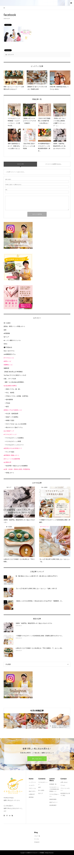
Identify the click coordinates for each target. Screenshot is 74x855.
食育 (5, 330)
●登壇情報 (7, 333)
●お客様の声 (7, 462)
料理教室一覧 (52, 784)
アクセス (63, 785)
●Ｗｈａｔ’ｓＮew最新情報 (12, 459)
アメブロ (36, 839)
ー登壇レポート (9, 472)
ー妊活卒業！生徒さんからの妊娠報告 (16, 465)
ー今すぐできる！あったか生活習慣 (15, 424)
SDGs (5, 344)
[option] (15, 721)
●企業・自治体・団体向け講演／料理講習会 (17, 469)
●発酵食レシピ (8, 364)
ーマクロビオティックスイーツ (14, 445)
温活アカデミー (53, 802)
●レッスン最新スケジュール (12, 340)
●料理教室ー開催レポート (11, 455)
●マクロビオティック (10, 434)
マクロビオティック (43, 783)
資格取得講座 (52, 799)
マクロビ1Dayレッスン (54, 795)
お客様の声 (32, 794)
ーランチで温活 (9, 452)
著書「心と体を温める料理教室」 (15, 382)
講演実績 (31, 797)
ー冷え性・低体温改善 (11, 413)
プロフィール (32, 788)
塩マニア (6, 337)
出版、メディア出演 (10, 378)
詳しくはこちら (37, 758)
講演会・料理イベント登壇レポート (14, 326)
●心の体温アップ (9, 431)
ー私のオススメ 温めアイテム (14, 427)
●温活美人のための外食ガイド (13, 448)
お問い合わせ (64, 782)
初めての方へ (32, 791)
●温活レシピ (7, 361)
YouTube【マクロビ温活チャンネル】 (15, 375)
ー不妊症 (7, 403)
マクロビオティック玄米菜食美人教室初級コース (54, 789)
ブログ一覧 (37, 836)
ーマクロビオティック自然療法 (14, 438)
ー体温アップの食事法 (11, 417)
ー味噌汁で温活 (9, 420)
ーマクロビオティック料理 (13, 441)
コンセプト (32, 785)
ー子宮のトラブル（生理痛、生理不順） (17, 396)
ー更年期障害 (9, 399)
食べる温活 (7, 323)
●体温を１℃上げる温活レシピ (13, 410)
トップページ (32, 782)
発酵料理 (6, 368)
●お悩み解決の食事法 (10, 385)
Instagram (36, 842)
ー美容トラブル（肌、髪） (13, 389)
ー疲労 (7, 406)
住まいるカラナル (9, 351)
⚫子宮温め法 (8, 347)
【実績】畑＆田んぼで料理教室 (13, 371)
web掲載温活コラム (10, 354)
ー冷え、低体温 (9, 392)
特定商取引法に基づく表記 (65, 794)
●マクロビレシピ (9, 358)
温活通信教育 (52, 805)
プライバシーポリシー (65, 789)
